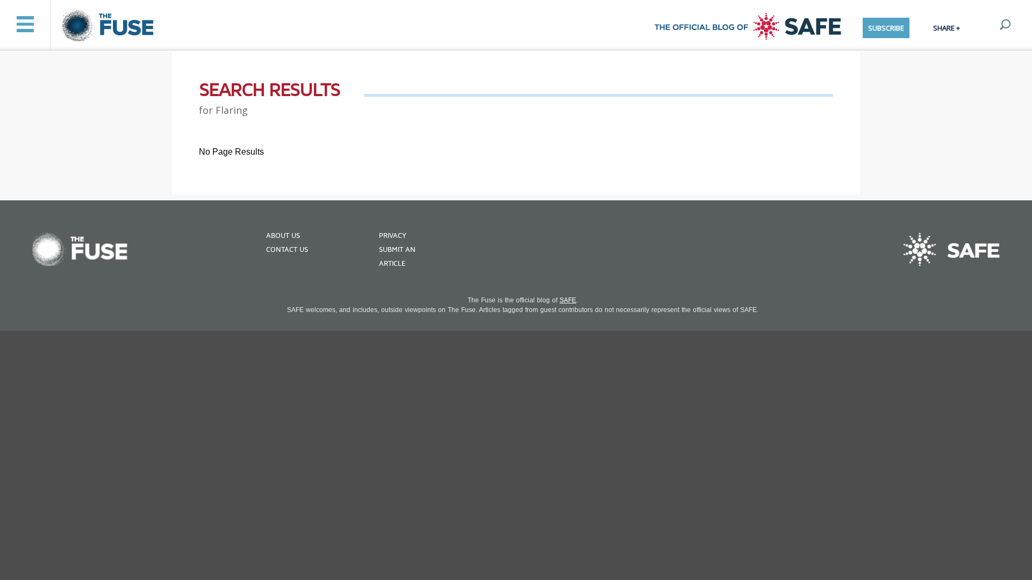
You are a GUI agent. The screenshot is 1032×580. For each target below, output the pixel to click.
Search (1005, 24)
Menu (25, 24)
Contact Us (287, 249)
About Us (283, 236)
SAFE (568, 300)
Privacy (392, 236)
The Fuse (109, 26)
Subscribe (886, 28)
